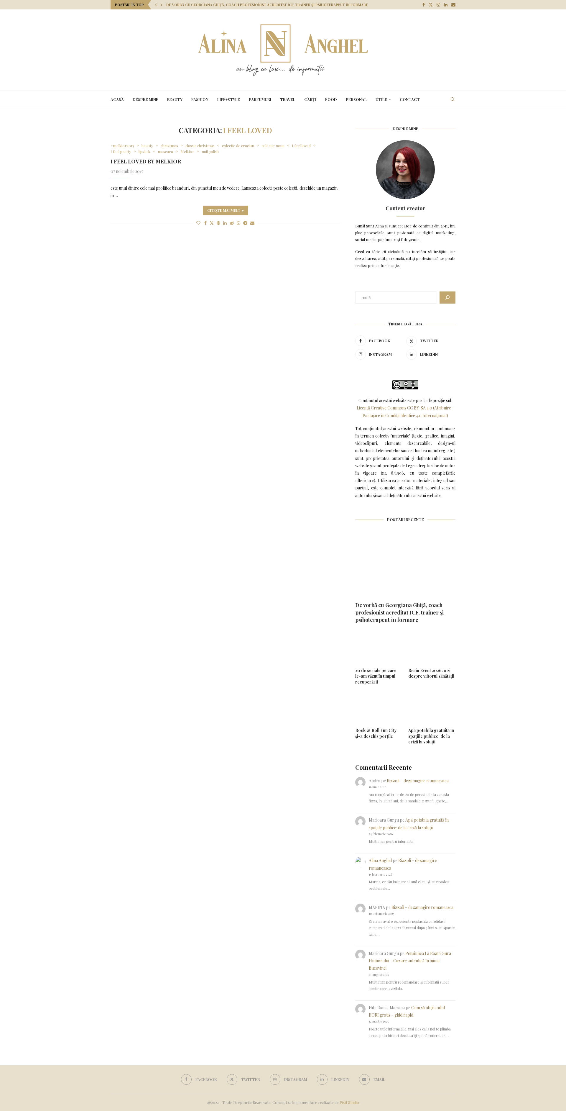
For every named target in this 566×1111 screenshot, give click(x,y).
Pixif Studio (349, 1102)
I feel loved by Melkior (146, 161)
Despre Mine (145, 99)
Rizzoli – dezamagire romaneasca (418, 781)
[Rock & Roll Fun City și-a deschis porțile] (378, 707)
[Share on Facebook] (205, 223)
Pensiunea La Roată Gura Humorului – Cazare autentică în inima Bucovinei (410, 961)
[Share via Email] (252, 223)
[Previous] (156, 4)
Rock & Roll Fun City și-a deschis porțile (375, 733)
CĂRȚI (310, 99)
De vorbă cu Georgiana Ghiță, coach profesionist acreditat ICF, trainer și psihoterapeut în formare (267, 4)
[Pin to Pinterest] (218, 223)
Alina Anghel (380, 860)
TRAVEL (287, 99)
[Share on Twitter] (212, 223)
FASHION (199, 99)
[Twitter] (431, 4)
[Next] (161, 4)
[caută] (447, 297)
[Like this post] (198, 223)
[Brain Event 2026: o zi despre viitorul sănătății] (431, 647)
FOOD (331, 99)
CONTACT (410, 99)
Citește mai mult (223, 210)
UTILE (381, 99)
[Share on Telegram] (245, 223)
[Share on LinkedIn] (225, 223)
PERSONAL (356, 99)
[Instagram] (438, 4)
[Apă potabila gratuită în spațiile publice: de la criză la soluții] (431, 707)
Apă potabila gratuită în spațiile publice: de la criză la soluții (431, 736)
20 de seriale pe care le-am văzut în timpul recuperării (375, 676)
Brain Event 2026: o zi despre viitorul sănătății (431, 673)
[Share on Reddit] (232, 223)
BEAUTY (174, 99)
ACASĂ (117, 99)
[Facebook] (423, 4)
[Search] (452, 99)
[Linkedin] (445, 4)
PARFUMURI (260, 99)
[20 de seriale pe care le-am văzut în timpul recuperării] (378, 647)
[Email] (453, 4)
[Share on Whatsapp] (238, 223)
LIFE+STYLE (228, 99)
